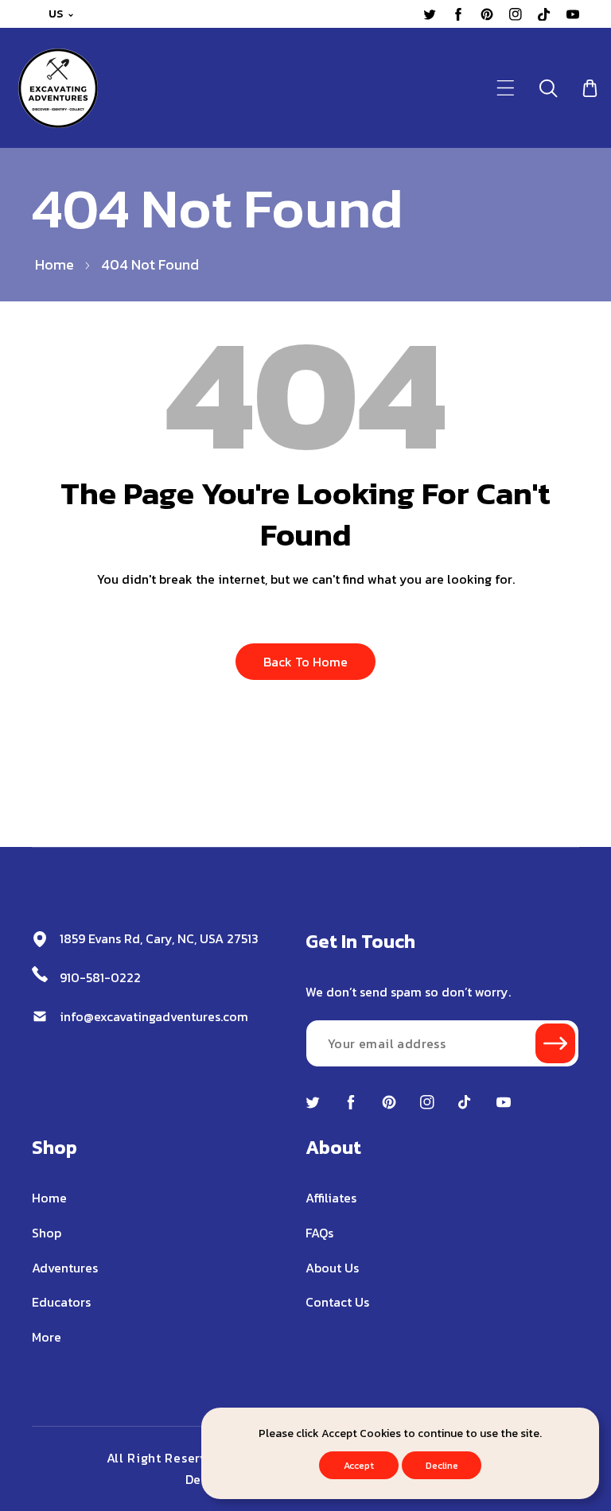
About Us (332, 1267)
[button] (505, 88)
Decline (442, 1466)
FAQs (319, 1232)
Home (54, 264)
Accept (359, 1466)
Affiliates (331, 1197)
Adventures (65, 1267)
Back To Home (305, 661)
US (56, 14)
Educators (61, 1301)
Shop (46, 1232)
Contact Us (337, 1301)
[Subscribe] (555, 1043)
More (46, 1336)
